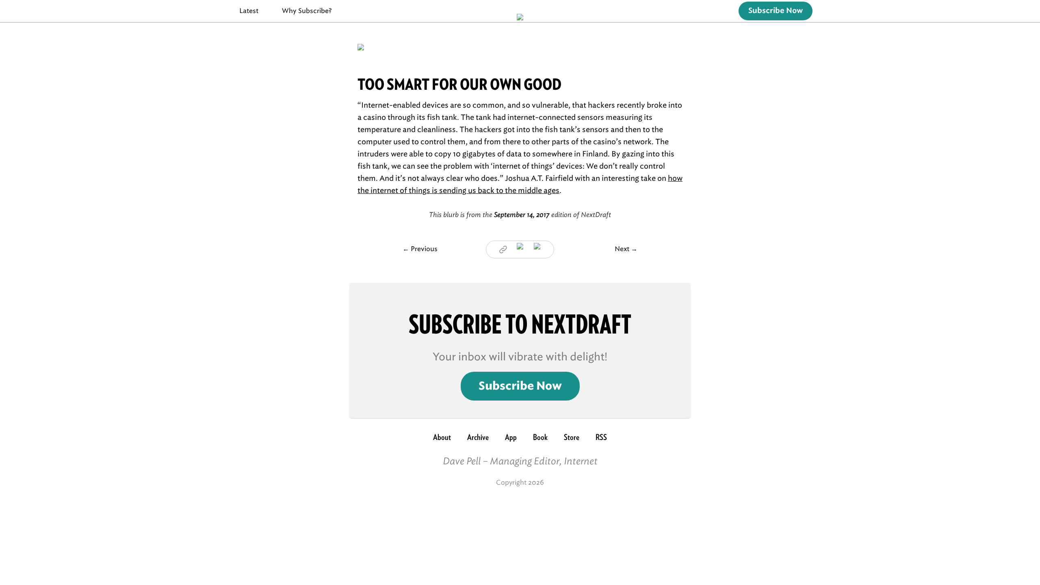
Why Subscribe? (307, 11)
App (511, 437)
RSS (601, 437)
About (442, 437)
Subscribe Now (775, 11)
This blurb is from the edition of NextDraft (520, 215)
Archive (478, 437)
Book (540, 437)
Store (571, 437)
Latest (248, 11)
